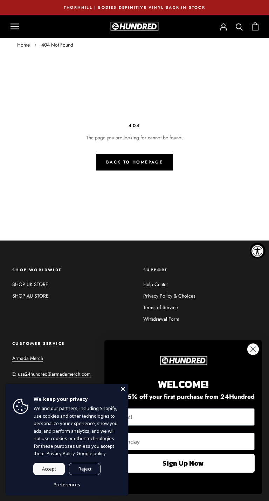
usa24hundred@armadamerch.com (54, 373)
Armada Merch (27, 358)
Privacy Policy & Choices (169, 295)
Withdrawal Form (161, 318)
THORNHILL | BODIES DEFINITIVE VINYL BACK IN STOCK (134, 7)
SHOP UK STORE (30, 284)
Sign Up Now (183, 463)
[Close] (122, 388)
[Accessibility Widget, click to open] (257, 250)
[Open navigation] (15, 26)
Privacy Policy (61, 453)
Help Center (155, 284)
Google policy (91, 453)
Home (23, 44)
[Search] (239, 26)
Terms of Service (160, 307)
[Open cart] (255, 26)
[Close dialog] (253, 349)
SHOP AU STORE (30, 295)
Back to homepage (134, 162)
